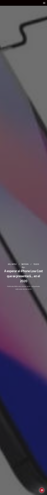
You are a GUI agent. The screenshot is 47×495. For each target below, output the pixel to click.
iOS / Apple (12, 264)
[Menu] (44, 3)
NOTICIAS (25, 264)
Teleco (36, 264)
